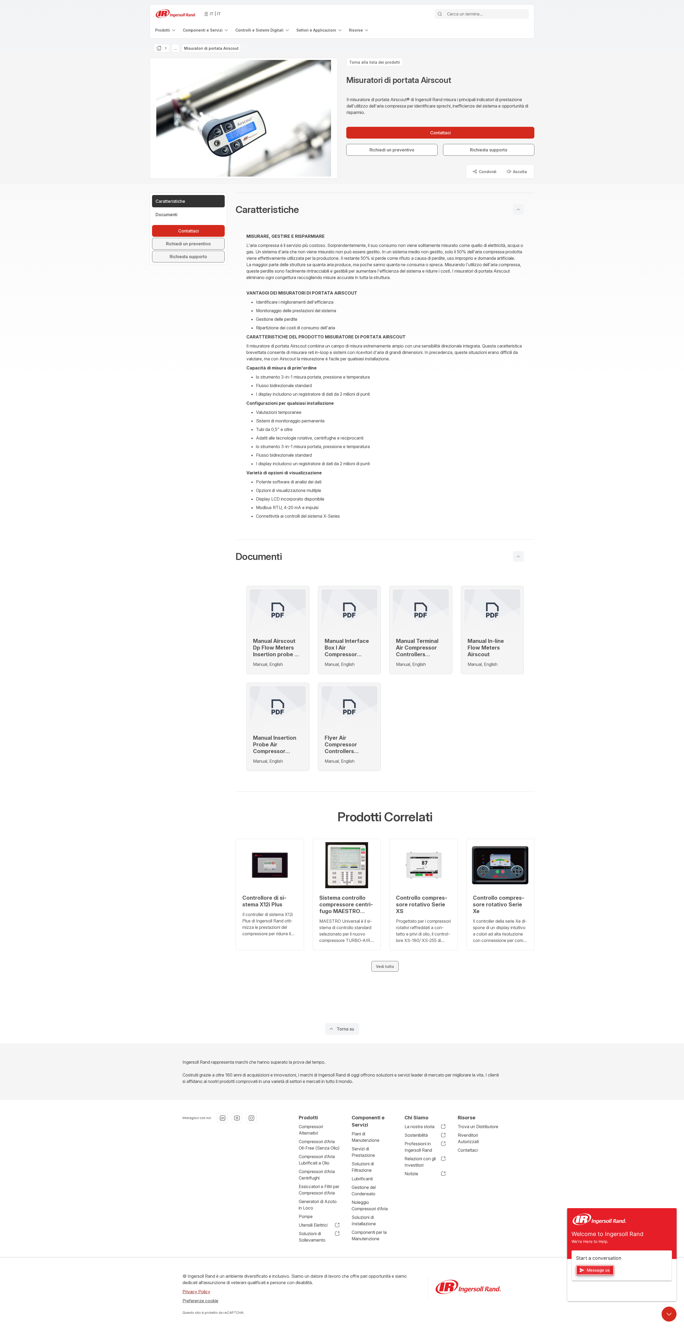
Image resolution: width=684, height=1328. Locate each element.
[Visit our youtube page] (237, 1118)
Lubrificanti (362, 1178)
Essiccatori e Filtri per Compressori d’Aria (319, 1190)
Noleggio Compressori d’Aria (370, 1205)
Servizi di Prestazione (363, 1152)
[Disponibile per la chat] (669, 1314)
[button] (385, 209)
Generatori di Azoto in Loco (318, 1205)
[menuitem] (165, 30)
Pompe (306, 1216)
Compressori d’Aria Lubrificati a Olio (317, 1160)
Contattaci (468, 1150)
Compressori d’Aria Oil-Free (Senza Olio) (319, 1145)
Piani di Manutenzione (365, 1137)
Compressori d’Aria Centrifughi (317, 1175)
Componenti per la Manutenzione (369, 1235)
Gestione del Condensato (364, 1190)
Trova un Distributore (478, 1126)
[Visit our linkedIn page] (222, 1118)
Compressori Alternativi (311, 1130)
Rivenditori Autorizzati (468, 1138)
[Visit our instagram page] (251, 1118)
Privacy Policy (196, 1291)
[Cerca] (440, 14)
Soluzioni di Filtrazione (363, 1167)
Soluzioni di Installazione (364, 1220)
